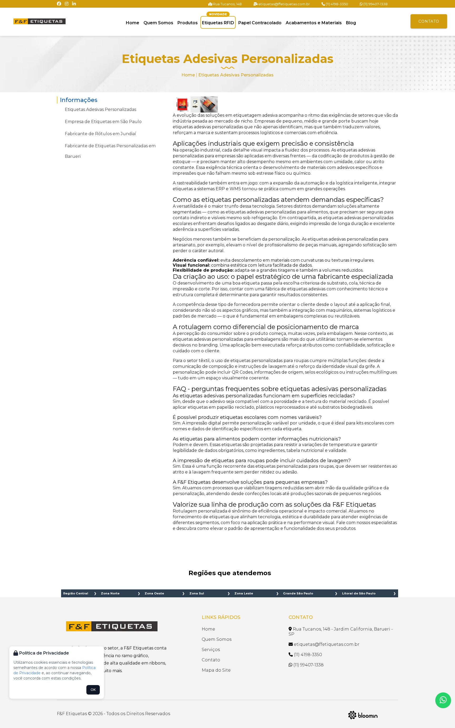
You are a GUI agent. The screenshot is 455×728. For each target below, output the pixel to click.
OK (93, 690)
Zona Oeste (154, 593)
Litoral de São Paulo (358, 593)
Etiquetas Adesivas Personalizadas (100, 109)
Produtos (187, 22)
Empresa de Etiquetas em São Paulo (103, 121)
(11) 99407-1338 (375, 4)
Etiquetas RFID (218, 19)
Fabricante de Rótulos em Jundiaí (100, 133)
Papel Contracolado (259, 22)
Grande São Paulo (298, 593)
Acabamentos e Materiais (314, 22)
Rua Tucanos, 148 (227, 4)
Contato (428, 21)
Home (132, 22)
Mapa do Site (216, 670)
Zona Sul (196, 593)
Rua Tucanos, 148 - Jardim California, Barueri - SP (341, 632)
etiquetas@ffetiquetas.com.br (284, 4)
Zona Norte (110, 593)
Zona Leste (243, 593)
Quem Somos (158, 22)
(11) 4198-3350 (336, 4)
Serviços (211, 649)
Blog (351, 22)
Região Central (75, 593)
